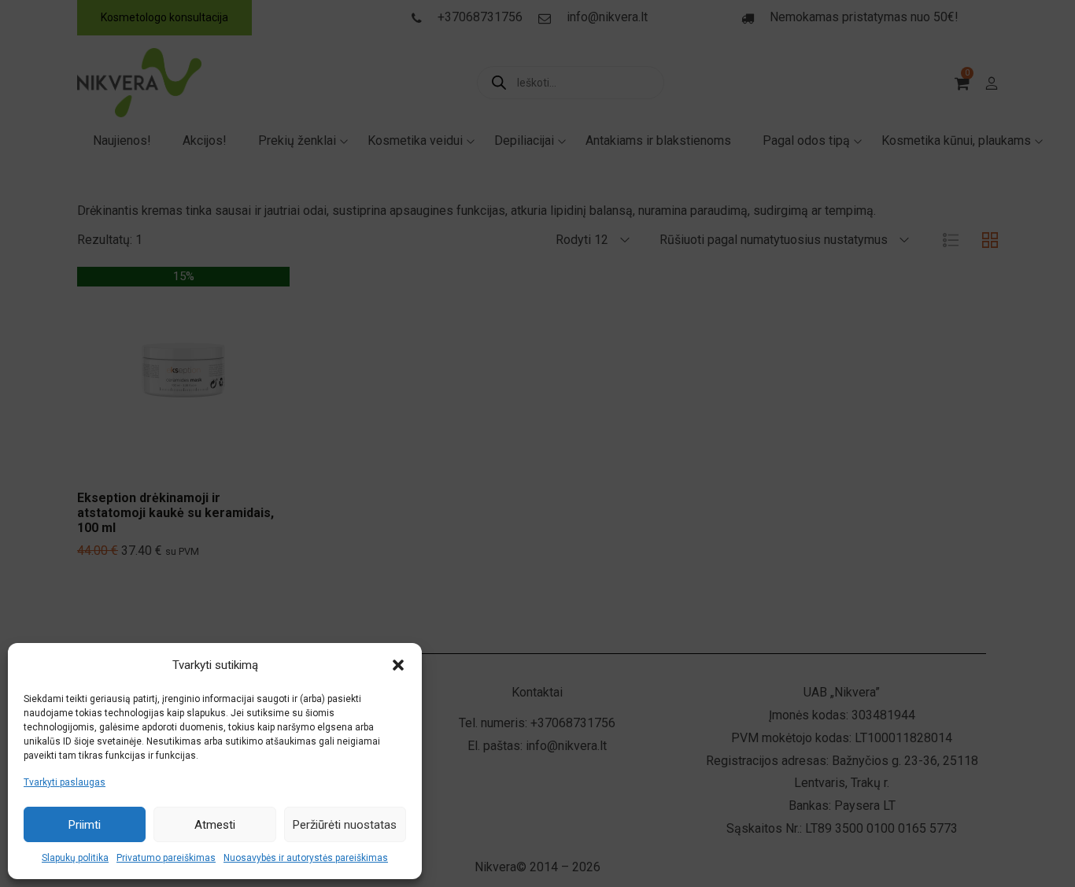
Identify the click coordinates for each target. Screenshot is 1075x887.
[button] (398, 665)
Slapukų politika (75, 857)
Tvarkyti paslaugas (64, 782)
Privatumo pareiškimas (166, 857)
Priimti (84, 825)
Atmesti (214, 825)
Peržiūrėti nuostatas (345, 825)
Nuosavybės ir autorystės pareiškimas (305, 857)
